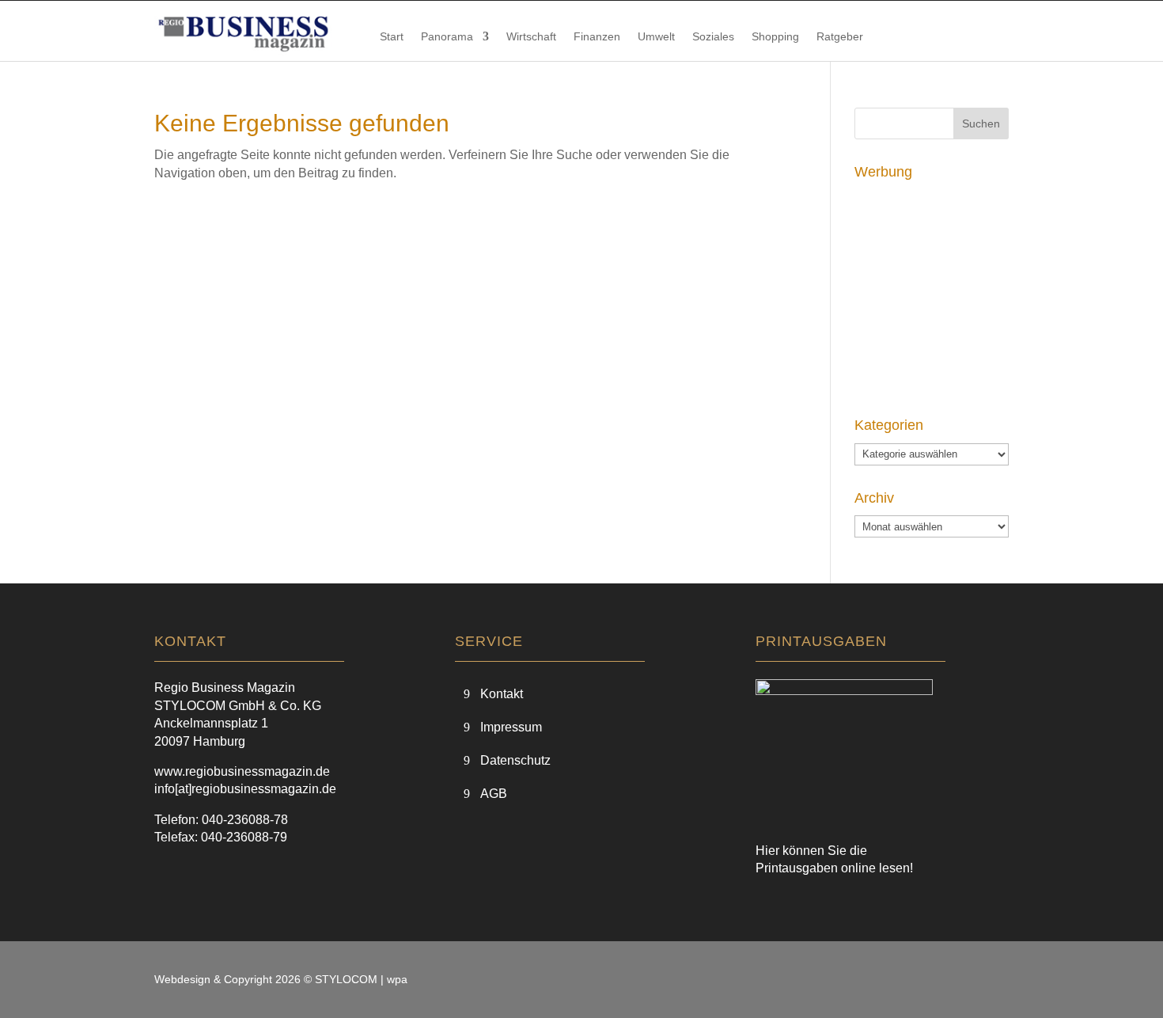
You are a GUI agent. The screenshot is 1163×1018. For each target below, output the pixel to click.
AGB (493, 793)
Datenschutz (515, 760)
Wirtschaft (531, 37)
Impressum (511, 727)
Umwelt (656, 37)
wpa (397, 979)
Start (391, 37)
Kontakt (501, 694)
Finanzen (597, 37)
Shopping (775, 37)
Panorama (447, 37)
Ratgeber (839, 37)
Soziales (713, 37)
